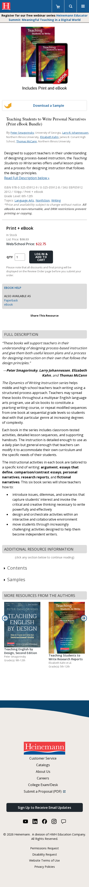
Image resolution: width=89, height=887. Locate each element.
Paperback (11, 300)
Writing (56, 200)
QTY (10, 257)
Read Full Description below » (26, 178)
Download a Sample (48, 105)
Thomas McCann (26, 141)
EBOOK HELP (12, 288)
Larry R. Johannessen (75, 132)
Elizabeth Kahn (49, 137)
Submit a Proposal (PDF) (43, 791)
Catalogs (43, 765)
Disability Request (44, 854)
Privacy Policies (44, 867)
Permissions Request (44, 848)
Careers (43, 778)
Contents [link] (17, 568)
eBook (8, 304)
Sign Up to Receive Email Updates (44, 807)
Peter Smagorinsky (22, 132)
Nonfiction (43, 200)
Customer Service (43, 758)
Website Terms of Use (44, 860)
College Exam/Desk (43, 785)
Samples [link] (16, 579)
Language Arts (24, 200)
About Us (43, 771)
